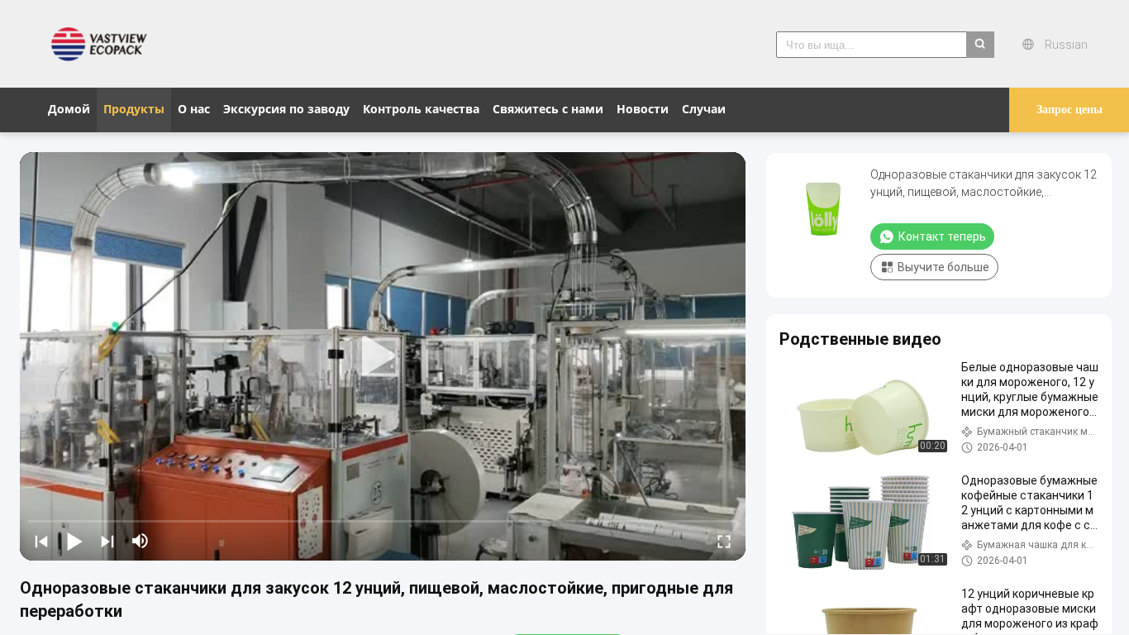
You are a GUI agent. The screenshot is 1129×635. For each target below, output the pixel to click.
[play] (382, 356)
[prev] (41, 540)
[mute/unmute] (140, 540)
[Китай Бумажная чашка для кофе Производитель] (103, 44)
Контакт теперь (942, 236)
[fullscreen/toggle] (724, 540)
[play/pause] (74, 540)
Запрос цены (1069, 109)
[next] (107, 540)
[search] (980, 44)
